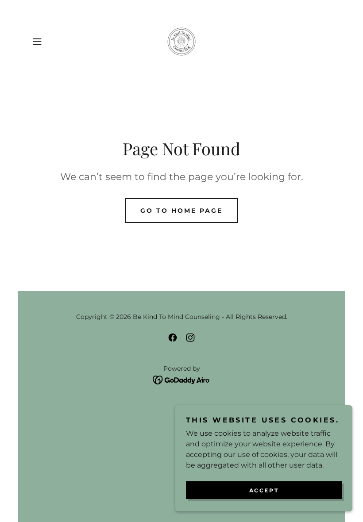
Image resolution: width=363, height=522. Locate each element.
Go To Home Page (181, 211)
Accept (263, 490)
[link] (181, 41)
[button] (51, 41)
